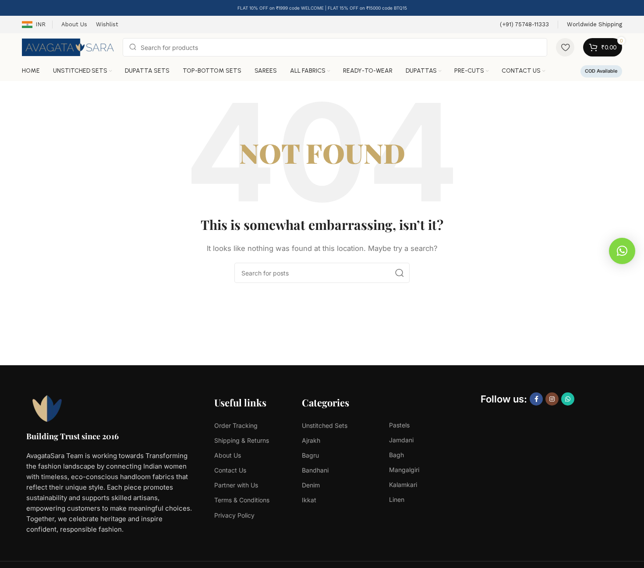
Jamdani (401, 440)
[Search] (399, 273)
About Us (227, 455)
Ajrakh (311, 440)
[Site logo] (68, 46)
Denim (311, 485)
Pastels (399, 425)
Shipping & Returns (241, 440)
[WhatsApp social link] (567, 399)
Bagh (396, 455)
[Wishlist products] (565, 47)
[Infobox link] (524, 24)
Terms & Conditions (241, 500)
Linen (396, 499)
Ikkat (309, 500)
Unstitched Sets (324, 425)
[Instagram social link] (552, 399)
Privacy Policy (234, 515)
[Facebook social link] (536, 399)
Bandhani (315, 470)
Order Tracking (236, 425)
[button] (622, 251)
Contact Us (230, 470)
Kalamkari (403, 484)
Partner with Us (236, 485)
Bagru (310, 455)
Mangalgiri (404, 469)
